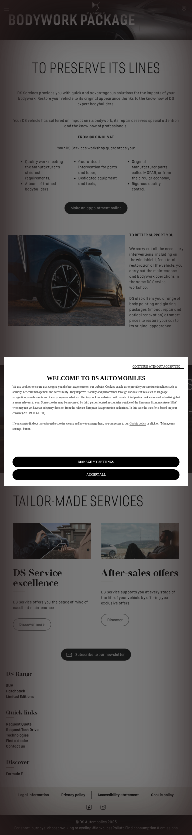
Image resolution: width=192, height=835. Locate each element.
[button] (158, 367)
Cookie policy (138, 423)
